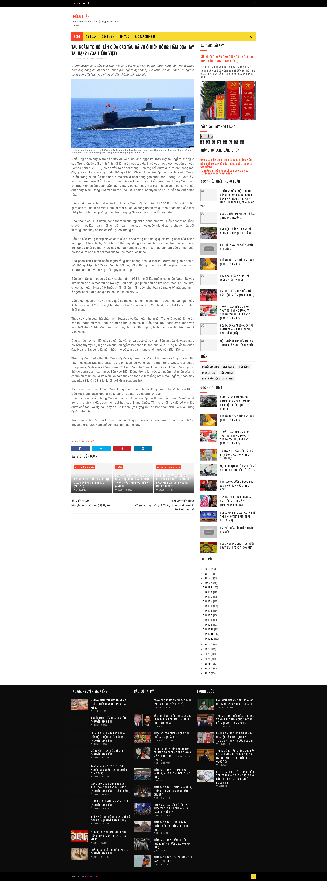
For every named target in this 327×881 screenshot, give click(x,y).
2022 (208, 654)
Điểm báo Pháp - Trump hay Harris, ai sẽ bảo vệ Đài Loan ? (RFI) (172, 773)
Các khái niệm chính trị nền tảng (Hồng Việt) (226, 159)
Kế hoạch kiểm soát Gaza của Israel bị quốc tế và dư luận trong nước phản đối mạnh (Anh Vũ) (132, 480)
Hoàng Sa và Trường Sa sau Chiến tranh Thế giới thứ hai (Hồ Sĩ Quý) (237, 329)
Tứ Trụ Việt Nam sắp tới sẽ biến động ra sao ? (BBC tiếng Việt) (236, 454)
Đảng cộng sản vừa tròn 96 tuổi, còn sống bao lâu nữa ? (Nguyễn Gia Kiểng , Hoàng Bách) (110, 787)
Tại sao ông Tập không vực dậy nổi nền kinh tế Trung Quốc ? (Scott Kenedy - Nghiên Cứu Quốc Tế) (235, 756)
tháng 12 (208, 638)
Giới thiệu (86, 3)
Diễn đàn (91, 37)
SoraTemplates (91, 876)
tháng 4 (208, 601)
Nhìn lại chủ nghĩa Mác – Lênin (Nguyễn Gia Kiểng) (110, 803)
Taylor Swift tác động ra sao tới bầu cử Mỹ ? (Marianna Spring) (236, 500)
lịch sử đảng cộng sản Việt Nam (217, 378)
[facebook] (255, 3)
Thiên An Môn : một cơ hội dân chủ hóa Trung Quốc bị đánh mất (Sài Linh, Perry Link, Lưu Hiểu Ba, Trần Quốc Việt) (227, 198)
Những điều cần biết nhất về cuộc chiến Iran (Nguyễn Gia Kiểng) (108, 703)
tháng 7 (208, 615)
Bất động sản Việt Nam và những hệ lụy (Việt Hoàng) (236, 231)
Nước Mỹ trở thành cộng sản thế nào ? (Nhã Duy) (172, 735)
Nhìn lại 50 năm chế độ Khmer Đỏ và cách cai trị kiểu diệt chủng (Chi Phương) (235, 403)
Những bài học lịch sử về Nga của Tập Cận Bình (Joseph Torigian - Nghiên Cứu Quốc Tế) (235, 736)
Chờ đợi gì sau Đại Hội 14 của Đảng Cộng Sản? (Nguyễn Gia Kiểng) (108, 835)
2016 (208, 568)
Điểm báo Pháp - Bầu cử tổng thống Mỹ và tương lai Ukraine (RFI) (173, 843)
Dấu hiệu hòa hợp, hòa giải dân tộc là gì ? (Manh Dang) (237, 293)
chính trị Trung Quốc (84, 467)
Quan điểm (108, 37)
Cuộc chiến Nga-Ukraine (168, 467)
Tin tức (124, 37)
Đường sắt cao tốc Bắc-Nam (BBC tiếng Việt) (237, 262)
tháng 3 (208, 596)
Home (77, 37)
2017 (208, 573)
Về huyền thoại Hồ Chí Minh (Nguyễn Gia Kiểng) (108, 752)
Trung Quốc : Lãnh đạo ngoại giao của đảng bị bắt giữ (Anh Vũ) (91, 482)
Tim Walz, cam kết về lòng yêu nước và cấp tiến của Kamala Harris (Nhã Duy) (172, 808)
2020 (208, 644)
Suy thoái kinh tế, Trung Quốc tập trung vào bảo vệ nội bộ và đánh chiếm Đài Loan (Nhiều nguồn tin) (235, 777)
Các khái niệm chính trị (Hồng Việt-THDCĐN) (234, 277)
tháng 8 (208, 620)
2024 (208, 663)
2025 (208, 668)
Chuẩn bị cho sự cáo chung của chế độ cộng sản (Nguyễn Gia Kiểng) (226, 58)
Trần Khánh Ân (226, 372)
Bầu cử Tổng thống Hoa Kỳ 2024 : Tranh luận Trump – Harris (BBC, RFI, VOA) (173, 719)
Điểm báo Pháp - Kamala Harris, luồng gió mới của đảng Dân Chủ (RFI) (173, 790)
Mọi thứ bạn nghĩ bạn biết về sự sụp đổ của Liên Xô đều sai (238, 468)
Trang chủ (75, 3)
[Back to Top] (253, 876)
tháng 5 (208, 606)
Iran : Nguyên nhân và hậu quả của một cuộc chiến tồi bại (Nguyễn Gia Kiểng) (109, 736)
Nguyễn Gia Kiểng (210, 366)
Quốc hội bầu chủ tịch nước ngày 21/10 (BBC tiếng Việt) (237, 545)
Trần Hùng (243, 366)
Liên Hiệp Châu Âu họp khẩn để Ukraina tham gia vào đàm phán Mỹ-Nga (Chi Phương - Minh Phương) (173, 480)
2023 (208, 659)
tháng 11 (208, 634)
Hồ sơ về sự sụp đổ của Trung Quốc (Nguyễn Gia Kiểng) (226, 165)
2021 (208, 649)
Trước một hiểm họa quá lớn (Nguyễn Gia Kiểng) (108, 719)
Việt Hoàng (228, 366)
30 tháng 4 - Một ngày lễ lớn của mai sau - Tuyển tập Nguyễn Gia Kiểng (225, 172)
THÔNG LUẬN (80, 16)
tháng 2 (208, 592)
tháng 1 (208, 587)
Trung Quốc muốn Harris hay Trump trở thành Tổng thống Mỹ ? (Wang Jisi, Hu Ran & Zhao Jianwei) (172, 754)
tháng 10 (208, 629)
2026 (208, 673)
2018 (208, 578)
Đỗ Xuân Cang (208, 372)
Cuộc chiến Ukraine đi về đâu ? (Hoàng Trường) (237, 215)
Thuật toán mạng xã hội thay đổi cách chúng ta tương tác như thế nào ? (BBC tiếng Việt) (235, 312)
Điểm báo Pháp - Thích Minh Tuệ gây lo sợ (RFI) (173, 859)
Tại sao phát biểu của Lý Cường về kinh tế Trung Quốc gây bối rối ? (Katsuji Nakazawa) (235, 719)
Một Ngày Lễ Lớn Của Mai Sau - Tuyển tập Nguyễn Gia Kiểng (237, 343)
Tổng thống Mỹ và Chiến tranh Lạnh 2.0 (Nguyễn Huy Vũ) (173, 702)
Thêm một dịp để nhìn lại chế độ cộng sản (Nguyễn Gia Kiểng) (110, 818)
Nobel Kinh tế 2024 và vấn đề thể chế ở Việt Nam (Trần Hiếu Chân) (237, 516)
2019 (208, 583)
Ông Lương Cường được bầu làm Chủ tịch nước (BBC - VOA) (236, 485)
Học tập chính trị (145, 37)
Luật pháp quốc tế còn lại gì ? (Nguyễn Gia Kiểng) (109, 851)
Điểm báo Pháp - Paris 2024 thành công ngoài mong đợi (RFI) (171, 825)
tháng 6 (208, 610)
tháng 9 (208, 624)
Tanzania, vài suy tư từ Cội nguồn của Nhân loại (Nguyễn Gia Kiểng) (109, 769)
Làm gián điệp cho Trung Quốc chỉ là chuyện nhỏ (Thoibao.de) (235, 702)
